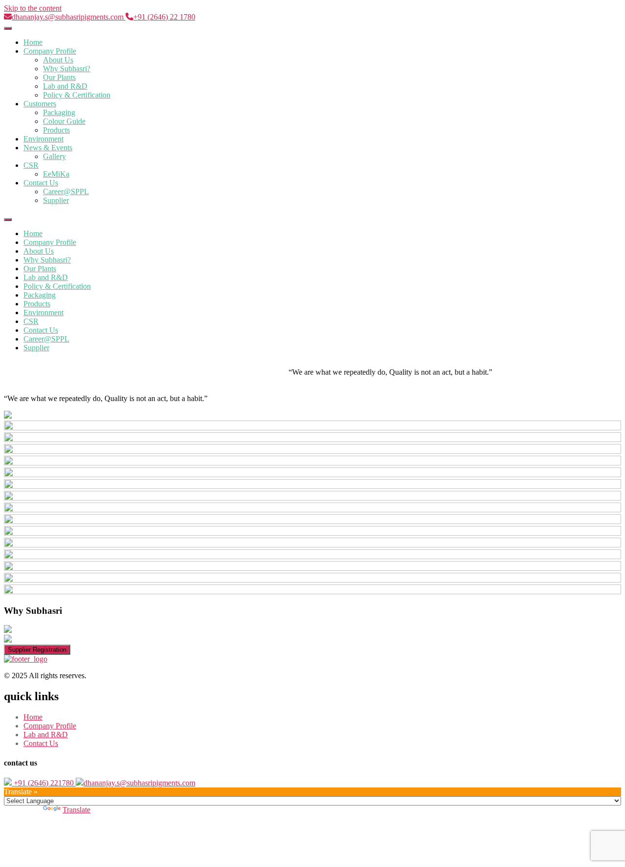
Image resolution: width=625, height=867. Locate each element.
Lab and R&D (65, 86)
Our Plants (59, 77)
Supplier (56, 200)
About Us (58, 60)
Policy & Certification (76, 95)
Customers (39, 104)
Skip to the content (33, 8)
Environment (43, 139)
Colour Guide (64, 121)
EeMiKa (56, 174)
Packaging (59, 112)
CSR (31, 165)
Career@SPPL (66, 191)
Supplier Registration (37, 649)
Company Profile (49, 51)
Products (56, 130)
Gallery (54, 156)
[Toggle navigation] (8, 28)
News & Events (47, 147)
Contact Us (40, 183)
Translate (76, 810)
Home (32, 42)
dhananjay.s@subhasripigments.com (68, 17)
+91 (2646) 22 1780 (164, 17)
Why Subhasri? (66, 68)
